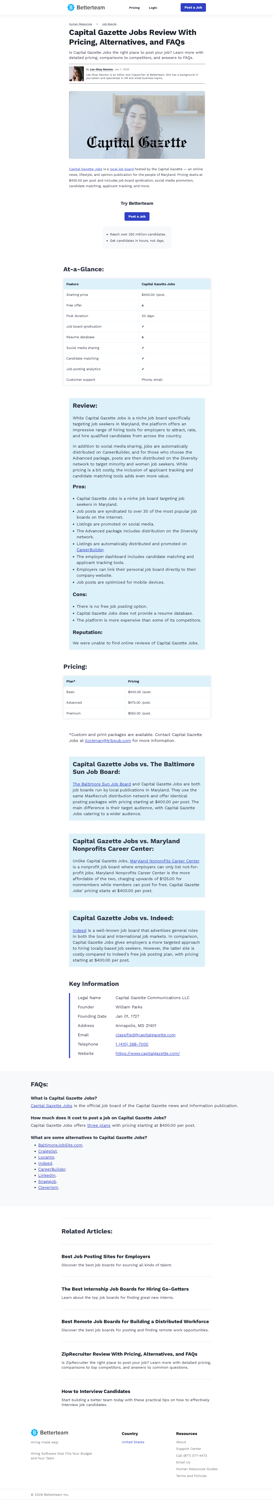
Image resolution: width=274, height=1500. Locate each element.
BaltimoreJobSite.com (60, 1145)
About (181, 1442)
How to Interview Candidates (96, 1391)
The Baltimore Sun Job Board (102, 784)
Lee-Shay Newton (101, 69)
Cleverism (48, 1187)
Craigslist (47, 1151)
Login (153, 7)
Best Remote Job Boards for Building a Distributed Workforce (135, 1321)
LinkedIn (47, 1175)
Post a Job (193, 7)
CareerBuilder (90, 549)
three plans (99, 1125)
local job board (122, 169)
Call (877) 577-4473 (191, 1455)
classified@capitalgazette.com (145, 1035)
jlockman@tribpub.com (108, 740)
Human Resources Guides (197, 1469)
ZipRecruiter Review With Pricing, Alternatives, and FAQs (129, 1354)
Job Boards (109, 23)
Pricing (134, 7)
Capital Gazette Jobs (85, 169)
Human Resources (80, 23)
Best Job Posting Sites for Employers (106, 1256)
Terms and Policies (191, 1476)
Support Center (188, 1449)
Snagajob (47, 1181)
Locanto (46, 1157)
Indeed (79, 930)
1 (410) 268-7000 (132, 1044)
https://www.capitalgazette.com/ (148, 1053)
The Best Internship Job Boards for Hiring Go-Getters (125, 1289)
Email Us (183, 1462)
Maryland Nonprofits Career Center (164, 861)
